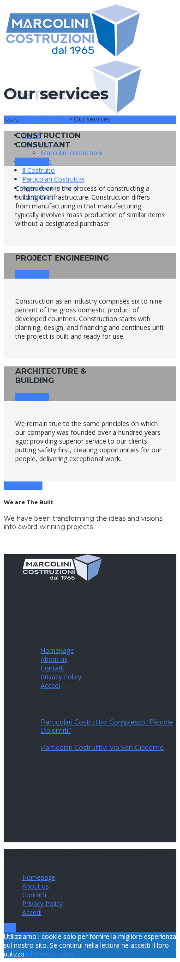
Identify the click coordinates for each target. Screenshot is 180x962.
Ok (30, 954)
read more (32, 162)
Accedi (50, 685)
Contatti (53, 668)
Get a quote (23, 485)
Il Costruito (38, 170)
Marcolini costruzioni (71, 152)
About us (54, 659)
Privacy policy (54, 954)
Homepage (57, 650)
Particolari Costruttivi (53, 179)
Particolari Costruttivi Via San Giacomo (102, 747)
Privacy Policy (61, 676)
